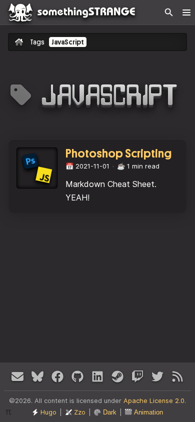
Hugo (48, 412)
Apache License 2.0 (154, 400)
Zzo (80, 412)
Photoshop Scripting (119, 154)
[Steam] (118, 376)
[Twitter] (158, 376)
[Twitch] (138, 376)
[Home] (97, 12)
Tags (37, 42)
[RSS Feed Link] (178, 376)
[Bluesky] (38, 376)
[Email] (18, 376)
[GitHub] (78, 376)
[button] (186, 12)
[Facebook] (58, 376)
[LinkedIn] (98, 376)
